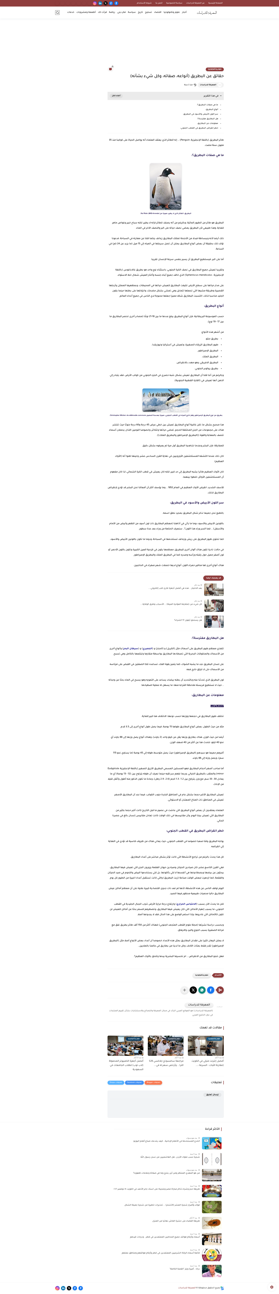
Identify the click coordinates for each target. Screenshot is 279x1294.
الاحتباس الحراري (186, 904)
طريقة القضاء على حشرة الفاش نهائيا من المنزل (176, 1221)
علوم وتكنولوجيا (172, 12)
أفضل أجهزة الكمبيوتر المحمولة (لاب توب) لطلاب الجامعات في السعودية (126, 1065)
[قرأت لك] (68, 3)
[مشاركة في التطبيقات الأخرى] (184, 990)
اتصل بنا (158, 3)
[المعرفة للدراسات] (208, 12)
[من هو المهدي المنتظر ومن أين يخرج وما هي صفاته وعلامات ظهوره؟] (212, 1175)
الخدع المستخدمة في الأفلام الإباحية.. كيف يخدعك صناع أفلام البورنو (166, 1141)
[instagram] (95, 3)
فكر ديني (121, 12)
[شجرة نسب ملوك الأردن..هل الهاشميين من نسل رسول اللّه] (212, 1159)
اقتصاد (157, 12)
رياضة (112, 12)
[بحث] (57, 12)
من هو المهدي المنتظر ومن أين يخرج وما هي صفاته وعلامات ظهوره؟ (166, 1173)
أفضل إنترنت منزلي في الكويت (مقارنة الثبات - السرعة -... (208, 1063)
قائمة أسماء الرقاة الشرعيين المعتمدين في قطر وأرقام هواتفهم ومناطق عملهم (161, 1253)
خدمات (70, 12)
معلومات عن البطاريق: (207, 123)
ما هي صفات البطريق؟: (207, 105)
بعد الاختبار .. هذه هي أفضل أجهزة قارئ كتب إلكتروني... (175, 588)
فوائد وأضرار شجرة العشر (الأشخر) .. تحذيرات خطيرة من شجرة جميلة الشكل (162, 1205)
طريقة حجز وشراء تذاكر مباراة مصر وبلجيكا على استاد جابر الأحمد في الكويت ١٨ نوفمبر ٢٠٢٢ (157, 1189)
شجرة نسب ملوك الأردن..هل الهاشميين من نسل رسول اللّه (170, 1157)
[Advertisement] (139, 44)
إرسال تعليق (212, 1095)
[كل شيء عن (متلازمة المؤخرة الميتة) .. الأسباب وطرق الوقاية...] (214, 606)
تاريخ (140, 12)
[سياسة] (84, 3)
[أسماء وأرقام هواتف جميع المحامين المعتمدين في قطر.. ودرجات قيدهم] (212, 1239)
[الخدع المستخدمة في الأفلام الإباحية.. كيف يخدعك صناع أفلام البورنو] (212, 1143)
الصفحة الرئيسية (215, 3)
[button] (210, 990)
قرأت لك (102, 12)
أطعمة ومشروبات (86, 12)
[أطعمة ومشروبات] (63, 3)
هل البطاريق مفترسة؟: (207, 119)
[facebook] (116, 3)
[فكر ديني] (79, 3)
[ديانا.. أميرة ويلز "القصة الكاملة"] (212, 1271)
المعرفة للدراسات (208, 85)
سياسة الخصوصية (174, 3)
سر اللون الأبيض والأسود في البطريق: (200, 114)
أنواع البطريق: (211, 109)
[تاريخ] (89, 3)
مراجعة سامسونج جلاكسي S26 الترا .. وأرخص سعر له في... (166, 1063)
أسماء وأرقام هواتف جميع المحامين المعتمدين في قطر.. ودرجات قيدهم (165, 1237)
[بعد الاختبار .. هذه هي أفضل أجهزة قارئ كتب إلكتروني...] (214, 590)
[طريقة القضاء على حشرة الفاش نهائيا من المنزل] (212, 1223)
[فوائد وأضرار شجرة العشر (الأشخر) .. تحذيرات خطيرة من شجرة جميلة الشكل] (212, 1207)
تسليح (148, 12)
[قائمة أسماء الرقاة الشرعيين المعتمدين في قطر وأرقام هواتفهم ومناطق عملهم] (212, 1255)
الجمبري (147, 648)
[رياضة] (73, 3)
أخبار (184, 12)
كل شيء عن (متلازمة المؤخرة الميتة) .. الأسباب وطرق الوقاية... (171, 604)
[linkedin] (100, 3)
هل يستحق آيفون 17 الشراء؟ (188, 620)
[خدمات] (57, 3)
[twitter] (106, 3)
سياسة (132, 12)
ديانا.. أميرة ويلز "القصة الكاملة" (184, 1269)
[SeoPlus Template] (222, 1288)
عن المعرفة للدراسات (195, 3)
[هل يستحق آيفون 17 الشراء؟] (214, 621)
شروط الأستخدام (144, 3)
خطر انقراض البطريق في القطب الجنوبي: (199, 128)
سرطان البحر (130, 648)
